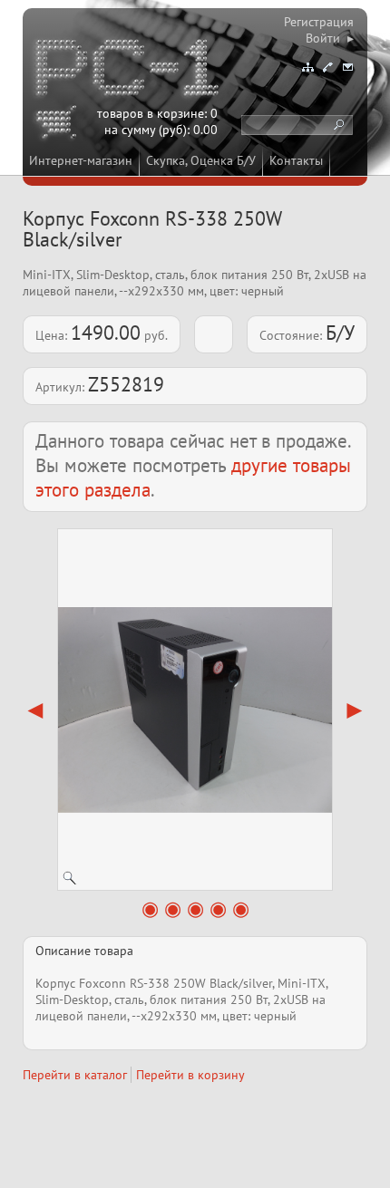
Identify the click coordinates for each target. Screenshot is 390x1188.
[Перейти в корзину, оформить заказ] (59, 125)
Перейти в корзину (190, 1075)
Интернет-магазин (80, 160)
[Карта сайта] (307, 67)
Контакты (296, 160)
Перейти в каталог (75, 1075)
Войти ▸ (330, 38)
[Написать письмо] (347, 67)
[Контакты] (327, 67)
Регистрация (319, 22)
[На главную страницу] (128, 71)
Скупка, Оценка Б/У (201, 160)
